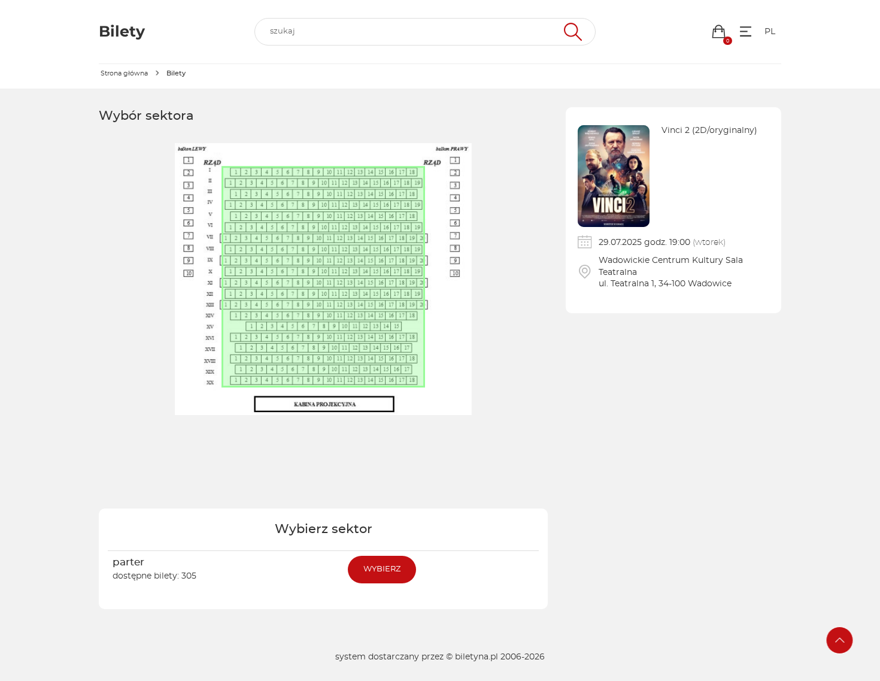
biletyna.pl (476, 657)
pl (769, 32)
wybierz (381, 569)
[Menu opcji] (745, 31)
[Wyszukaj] (571, 32)
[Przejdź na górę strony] (840, 640)
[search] (425, 31)
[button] (718, 31)
